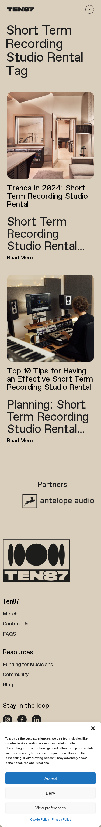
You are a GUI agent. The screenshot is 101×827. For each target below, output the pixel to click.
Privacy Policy (61, 819)
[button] (93, 728)
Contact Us (16, 624)
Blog (8, 685)
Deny (50, 793)
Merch (10, 614)
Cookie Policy (39, 819)
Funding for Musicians (28, 665)
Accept (50, 778)
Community (16, 675)
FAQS (9, 634)
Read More (20, 257)
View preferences (50, 808)
